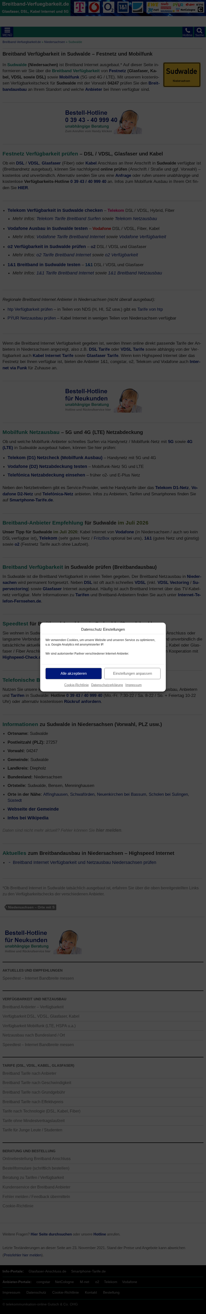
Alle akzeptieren (74, 673)
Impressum (133, 685)
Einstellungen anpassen (132, 673)
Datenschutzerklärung (107, 685)
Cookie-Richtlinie (76, 685)
